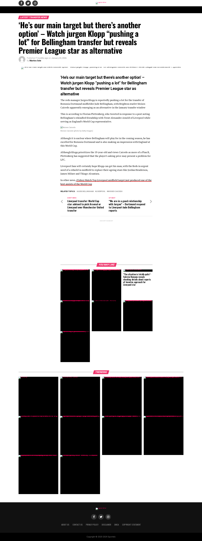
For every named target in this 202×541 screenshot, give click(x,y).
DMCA (123, 9)
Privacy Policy (136, 9)
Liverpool (100, 191)
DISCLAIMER (112, 9)
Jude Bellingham (86, 191)
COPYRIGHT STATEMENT (95, 9)
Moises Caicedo (115, 191)
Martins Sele (35, 61)
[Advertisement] (106, 241)
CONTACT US (77, 9)
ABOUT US (64, 9)
